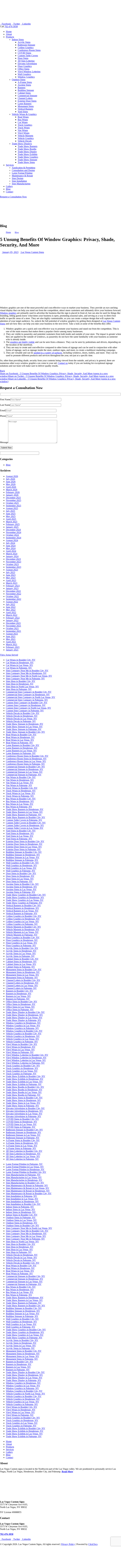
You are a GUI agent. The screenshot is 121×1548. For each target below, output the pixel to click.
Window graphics (8, 313)
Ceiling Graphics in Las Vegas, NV (22, 921)
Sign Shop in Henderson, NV (19, 684)
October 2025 (12, 503)
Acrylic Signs (24, 42)
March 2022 (11, 615)
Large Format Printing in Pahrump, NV (24, 1164)
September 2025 (13, 505)
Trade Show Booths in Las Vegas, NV (24, 1092)
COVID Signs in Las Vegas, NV (21, 1124)
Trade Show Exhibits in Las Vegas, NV (24, 1081)
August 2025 (12, 508)
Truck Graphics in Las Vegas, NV (22, 1071)
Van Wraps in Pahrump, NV (19, 785)
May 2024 (10, 548)
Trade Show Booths (27, 149)
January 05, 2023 (10, 252)
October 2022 (12, 596)
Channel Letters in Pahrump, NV (21, 988)
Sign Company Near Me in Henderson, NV (26, 673)
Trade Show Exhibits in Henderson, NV (24, 1079)
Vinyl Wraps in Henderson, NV (20, 1047)
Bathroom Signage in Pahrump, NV (22, 1137)
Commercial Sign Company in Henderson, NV (28, 694)
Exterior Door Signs (27, 101)
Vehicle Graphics (26, 138)
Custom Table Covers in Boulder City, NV (26, 822)
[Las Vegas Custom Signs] (21, 21)
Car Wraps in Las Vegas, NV (19, 665)
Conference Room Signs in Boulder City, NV (27, 756)
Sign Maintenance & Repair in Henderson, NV (28, 1191)
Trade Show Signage (27, 159)
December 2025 (13, 497)
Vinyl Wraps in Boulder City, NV (21, 1044)
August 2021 (12, 634)
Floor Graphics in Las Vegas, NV (21, 943)
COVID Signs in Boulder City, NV (22, 1119)
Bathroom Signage (26, 45)
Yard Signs (23, 111)
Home (9, 31)
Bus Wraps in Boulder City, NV (21, 798)
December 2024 (13, 529)
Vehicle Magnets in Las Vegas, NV (22, 932)
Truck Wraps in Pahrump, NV (20, 796)
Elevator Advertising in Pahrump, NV (23, 1116)
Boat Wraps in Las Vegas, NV (20, 740)
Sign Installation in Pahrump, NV (21, 1196)
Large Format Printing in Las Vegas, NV (25, 1167)
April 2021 (11, 642)
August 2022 (12, 601)
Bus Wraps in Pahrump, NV (19, 806)
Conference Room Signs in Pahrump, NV (25, 764)
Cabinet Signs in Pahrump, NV (20, 967)
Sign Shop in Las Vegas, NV (19, 1249)
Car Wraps (23, 122)
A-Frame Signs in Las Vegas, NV (21, 1145)
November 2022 (13, 593)
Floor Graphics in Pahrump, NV (21, 945)
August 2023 (12, 569)
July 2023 (10, 572)
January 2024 (12, 556)
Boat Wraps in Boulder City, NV (21, 734)
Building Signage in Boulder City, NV (24, 852)
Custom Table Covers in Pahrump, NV (24, 820)
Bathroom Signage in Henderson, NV (23, 1132)
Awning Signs (24, 85)
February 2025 (13, 524)
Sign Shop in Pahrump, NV (19, 689)
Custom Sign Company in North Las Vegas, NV (28, 708)
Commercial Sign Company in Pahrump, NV (27, 700)
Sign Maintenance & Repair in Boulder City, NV (28, 1193)
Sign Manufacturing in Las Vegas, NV (24, 1177)
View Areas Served (9, 655)
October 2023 (12, 564)
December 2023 (13, 559)
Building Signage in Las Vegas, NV (22, 857)
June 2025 (10, 513)
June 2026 (10, 481)
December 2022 (13, 591)
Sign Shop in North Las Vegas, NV (22, 686)
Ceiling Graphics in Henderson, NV (23, 919)
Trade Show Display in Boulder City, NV (25, 1012)
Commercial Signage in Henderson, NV (24, 769)
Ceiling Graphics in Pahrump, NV (22, 924)
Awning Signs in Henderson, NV (21, 887)
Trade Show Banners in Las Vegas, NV (24, 812)
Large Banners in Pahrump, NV (21, 753)
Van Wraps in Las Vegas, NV (19, 782)
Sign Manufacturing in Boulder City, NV (25, 1183)
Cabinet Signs (24, 93)
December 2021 (13, 623)
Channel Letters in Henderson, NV (22, 983)
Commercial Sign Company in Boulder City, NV (28, 692)
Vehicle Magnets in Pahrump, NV (21, 935)
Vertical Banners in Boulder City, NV (23, 905)
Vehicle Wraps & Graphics (24, 114)
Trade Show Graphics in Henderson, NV (25, 897)
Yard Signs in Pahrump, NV (19, 838)
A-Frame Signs (25, 82)
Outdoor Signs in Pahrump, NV (21, 1217)
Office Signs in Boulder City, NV (21, 1001)
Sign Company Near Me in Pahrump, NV (25, 678)
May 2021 (10, 639)
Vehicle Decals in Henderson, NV (22, 716)
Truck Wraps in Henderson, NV (21, 790)
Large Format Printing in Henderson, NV (25, 1169)
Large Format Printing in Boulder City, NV (26, 1172)
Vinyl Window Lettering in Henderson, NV (26, 1057)
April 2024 (11, 551)
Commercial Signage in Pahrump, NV (23, 774)
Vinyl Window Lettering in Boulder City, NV (27, 1055)
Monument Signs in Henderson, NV (23, 972)
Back (2, 371)
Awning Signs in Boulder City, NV (22, 884)
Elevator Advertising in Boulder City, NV (25, 1108)
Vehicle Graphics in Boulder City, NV (23, 1033)
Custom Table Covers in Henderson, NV (25, 825)
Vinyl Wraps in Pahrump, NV (20, 1052)
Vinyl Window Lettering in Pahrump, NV (25, 1063)
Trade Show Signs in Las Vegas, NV (23, 1103)
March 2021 (11, 644)
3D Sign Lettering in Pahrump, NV (22, 1159)
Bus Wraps (23, 119)
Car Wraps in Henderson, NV (20, 662)
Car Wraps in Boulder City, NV (20, 660)
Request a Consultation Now (13, 196)
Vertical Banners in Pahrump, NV (21, 913)
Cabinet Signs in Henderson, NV (21, 961)
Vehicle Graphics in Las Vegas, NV (22, 1039)
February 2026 (13, 492)
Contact (9, 191)
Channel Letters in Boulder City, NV (23, 980)
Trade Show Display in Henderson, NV (24, 1015)
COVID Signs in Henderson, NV (21, 1121)
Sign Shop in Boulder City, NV (20, 681)
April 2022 (11, 612)
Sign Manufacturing (21, 183)
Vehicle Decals (25, 141)
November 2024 (13, 532)
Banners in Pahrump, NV (18, 999)
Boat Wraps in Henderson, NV (20, 737)
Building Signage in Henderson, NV (23, 854)
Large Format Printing (22, 173)
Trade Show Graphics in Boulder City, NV (26, 895)
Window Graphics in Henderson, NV (23, 1023)
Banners (21, 87)
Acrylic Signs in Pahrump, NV (20, 956)
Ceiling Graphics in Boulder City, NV (23, 916)
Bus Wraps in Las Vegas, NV (19, 804)
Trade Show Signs (26, 162)
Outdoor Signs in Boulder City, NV (22, 1225)
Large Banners (24, 103)
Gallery (9, 186)
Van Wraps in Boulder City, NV (21, 777)
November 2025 (13, 500)
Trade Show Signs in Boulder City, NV (24, 1097)
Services (10, 165)
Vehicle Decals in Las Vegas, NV (21, 718)
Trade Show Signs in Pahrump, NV (22, 1105)
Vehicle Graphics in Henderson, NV (23, 1036)
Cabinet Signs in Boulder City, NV (22, 959)
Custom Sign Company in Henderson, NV (26, 705)
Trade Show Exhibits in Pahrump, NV (24, 1084)
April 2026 (11, 487)
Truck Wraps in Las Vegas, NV (20, 793)
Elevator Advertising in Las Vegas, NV (24, 1113)
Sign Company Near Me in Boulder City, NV (27, 670)
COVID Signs (24, 53)
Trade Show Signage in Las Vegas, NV (24, 726)
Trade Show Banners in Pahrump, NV (24, 814)
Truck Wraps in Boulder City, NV (21, 788)
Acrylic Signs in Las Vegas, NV (21, 953)
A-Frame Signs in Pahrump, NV (21, 1148)
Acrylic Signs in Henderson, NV (21, 951)
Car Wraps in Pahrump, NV (19, 668)
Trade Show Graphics (28, 157)
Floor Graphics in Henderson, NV (22, 940)
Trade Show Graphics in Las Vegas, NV (25, 900)
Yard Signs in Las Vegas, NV (19, 836)
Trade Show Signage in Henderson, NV (24, 724)
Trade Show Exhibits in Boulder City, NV (25, 1076)
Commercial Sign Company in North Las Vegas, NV (30, 697)
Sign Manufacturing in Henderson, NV (24, 1180)
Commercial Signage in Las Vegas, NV (24, 772)
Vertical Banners (25, 109)
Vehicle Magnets (25, 135)
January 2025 (12, 527)
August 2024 (12, 540)
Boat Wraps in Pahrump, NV (19, 742)
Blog (8, 189)
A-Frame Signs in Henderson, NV (22, 1143)
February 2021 (13, 647)
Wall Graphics (24, 74)
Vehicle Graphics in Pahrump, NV (22, 1041)
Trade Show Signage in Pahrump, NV (23, 729)
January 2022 (12, 620)
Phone (3, 416)
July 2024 (10, 543)
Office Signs (23, 69)
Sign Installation (19, 181)
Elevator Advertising (27, 63)
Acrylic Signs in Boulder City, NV (22, 948)
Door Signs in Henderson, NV (20, 876)
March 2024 (11, 553)
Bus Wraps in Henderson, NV (20, 801)
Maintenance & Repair (22, 175)
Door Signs (23, 58)
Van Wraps (23, 130)
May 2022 (10, 609)
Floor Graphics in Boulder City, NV (23, 937)
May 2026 (10, 484)
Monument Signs (26, 106)
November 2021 (13, 626)
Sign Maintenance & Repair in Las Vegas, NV (27, 1188)
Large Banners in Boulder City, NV (22, 745)
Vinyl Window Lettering (29, 71)
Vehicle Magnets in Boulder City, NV (23, 927)
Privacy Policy (68, 1544)
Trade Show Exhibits (27, 154)
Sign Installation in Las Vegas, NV (22, 1199)
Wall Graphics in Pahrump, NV (20, 871)
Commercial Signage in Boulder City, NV (25, 766)
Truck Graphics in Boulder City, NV (23, 1065)
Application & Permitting (23, 167)
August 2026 (12, 476)
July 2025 (10, 511)
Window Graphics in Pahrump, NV (22, 1028)
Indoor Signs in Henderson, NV (21, 1212)
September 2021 (13, 631)
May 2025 (10, 516)
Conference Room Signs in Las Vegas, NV (26, 761)
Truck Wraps (24, 127)
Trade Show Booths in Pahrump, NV (23, 1095)
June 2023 (10, 575)
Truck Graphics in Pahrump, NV (21, 1073)
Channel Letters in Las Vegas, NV (22, 985)
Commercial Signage (27, 95)
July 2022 (10, 604)
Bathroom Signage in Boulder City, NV (24, 1129)
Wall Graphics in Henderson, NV (21, 865)
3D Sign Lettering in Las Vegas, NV (23, 1156)
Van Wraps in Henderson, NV (20, 780)
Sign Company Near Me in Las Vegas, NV (26, 1236)
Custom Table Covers (28, 55)
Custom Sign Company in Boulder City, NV (26, 702)
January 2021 (12, 650)
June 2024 (10, 545)
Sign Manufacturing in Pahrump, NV (23, 1175)
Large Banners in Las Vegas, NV (21, 750)
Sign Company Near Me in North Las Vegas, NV (29, 676)
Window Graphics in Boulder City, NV (24, 1031)
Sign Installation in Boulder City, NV (23, 1204)
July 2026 (10, 479)
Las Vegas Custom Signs (32, 252)
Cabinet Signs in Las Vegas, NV (21, 964)
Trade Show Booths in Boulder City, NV (25, 1087)
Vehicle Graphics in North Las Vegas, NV (25, 1393)
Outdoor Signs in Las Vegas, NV (21, 1220)
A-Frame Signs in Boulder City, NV (23, 1140)
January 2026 (12, 495)
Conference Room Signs (29, 50)
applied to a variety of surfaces (48, 352)
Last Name (5, 405)
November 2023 (13, 561)
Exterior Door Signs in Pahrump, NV (23, 849)
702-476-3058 (11, 26)
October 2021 (12, 628)
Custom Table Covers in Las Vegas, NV (24, 828)
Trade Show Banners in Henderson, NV (24, 809)
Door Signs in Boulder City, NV (21, 873)
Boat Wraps (23, 117)
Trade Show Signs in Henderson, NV (23, 1100)
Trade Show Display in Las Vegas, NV (24, 1017)
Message (4, 442)
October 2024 (12, 535)
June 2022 (10, 607)
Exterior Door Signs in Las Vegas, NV (24, 846)
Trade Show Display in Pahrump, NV (23, 1020)
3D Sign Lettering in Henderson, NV (23, 1153)
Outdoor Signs (18, 79)
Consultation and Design (23, 170)
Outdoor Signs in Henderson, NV (21, 1223)
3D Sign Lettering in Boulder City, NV (24, 1151)
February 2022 (13, 618)
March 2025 (11, 521)
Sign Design (17, 178)
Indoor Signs (18, 39)
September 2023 (13, 567)
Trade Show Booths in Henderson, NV (24, 1089)
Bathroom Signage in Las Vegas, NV (23, 1135)
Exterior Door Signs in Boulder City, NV (25, 841)
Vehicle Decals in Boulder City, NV (22, 713)
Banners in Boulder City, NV (19, 991)
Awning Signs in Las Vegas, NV (21, 889)
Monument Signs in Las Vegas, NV (22, 975)
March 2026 (11, 489)
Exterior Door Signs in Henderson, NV (24, 844)
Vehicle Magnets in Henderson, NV (22, 929)
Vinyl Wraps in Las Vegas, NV (20, 1049)
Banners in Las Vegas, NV (18, 996)
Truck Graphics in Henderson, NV (22, 1068)
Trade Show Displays (22, 143)
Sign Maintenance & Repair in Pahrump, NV (27, 1185)
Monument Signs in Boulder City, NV (23, 969)
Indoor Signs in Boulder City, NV (21, 1215)
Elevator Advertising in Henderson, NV (24, 1111)
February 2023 (13, 585)
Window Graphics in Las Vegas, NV (23, 1025)
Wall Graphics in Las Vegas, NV (21, 868)
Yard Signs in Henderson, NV (20, 833)
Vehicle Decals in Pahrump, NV (21, 721)
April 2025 (11, 519)
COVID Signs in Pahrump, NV (20, 1127)
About (9, 34)
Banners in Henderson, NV (18, 993)
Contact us (63, 363)
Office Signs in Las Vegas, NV (20, 1007)
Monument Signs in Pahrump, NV (22, 977)
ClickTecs (93, 1544)
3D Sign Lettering (26, 61)
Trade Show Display (27, 151)
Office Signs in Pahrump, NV (20, 1009)
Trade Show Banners (27, 146)
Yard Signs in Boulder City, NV (21, 830)
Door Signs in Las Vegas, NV (20, 879)
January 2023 (12, 588)
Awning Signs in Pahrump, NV (20, 892)
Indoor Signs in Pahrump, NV (20, 1207)
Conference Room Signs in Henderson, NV (26, 758)
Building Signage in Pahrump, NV (22, 860)
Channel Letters (25, 98)
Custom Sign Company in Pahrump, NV (25, 710)
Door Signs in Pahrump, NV (19, 881)
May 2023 (10, 577)
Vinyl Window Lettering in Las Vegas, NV (26, 1060)
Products (10, 37)
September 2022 (13, 599)
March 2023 (11, 583)
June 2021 (10, 636)
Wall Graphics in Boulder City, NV (22, 862)
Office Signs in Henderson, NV (20, 1004)
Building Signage (26, 90)
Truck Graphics (25, 125)
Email (2, 410)
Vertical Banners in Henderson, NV (22, 908)
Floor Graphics (25, 66)
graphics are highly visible (22, 342)
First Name (5, 399)
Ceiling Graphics (25, 47)
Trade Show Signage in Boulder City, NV (25, 732)
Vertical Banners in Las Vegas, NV (22, 911)
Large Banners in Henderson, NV (21, 748)
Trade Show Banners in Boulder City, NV (25, 817)
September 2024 (13, 537)
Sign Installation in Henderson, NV (22, 1201)
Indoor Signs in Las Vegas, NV (20, 1209)
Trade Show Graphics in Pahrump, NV (24, 903)
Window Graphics (26, 77)
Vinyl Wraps (23, 133)
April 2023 (11, 580)
